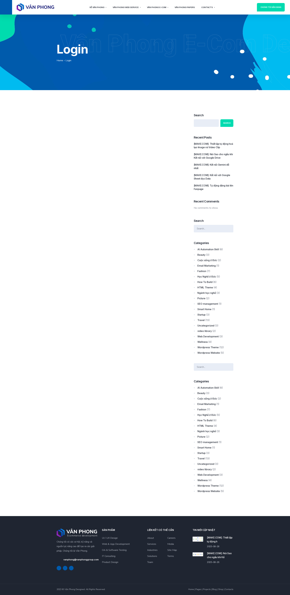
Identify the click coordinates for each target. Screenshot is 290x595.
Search (199, 115)
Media (170, 544)
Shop (220, 589)
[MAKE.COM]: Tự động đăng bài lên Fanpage (213, 187)
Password (62, 131)
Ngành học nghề (206, 292)
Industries (152, 550)
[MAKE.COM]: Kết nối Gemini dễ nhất (211, 166)
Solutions (152, 556)
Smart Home (204, 309)
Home (60, 60)
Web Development (208, 336)
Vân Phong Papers (185, 7)
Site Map (172, 550)
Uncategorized (205, 325)
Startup (201, 314)
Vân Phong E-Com (156, 7)
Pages (198, 589)
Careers (171, 538)
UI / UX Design (110, 538)
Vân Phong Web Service (126, 7)
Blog (214, 589)
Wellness (202, 341)
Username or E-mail (67, 117)
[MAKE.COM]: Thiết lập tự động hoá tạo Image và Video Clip (213, 145)
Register (156, 148)
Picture (201, 298)
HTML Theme (205, 287)
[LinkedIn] (65, 568)
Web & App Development (116, 544)
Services (151, 544)
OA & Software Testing (114, 550)
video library (204, 331)
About (150, 538)
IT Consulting (108, 556)
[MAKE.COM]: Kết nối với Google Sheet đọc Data (212, 177)
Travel (201, 320)
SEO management (207, 303)
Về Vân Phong (96, 7)
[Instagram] (71, 568)
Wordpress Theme (208, 347)
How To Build (205, 282)
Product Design (110, 562)
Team (150, 562)
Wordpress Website (208, 352)
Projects (207, 589)
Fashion (201, 271)
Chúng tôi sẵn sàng (271, 7)
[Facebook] (59, 568)
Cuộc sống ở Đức (207, 260)
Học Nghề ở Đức (206, 276)
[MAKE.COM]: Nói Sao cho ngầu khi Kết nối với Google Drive (213, 156)
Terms (170, 556)
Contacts (207, 7)
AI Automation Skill (208, 249)
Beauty (201, 254)
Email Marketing (206, 265)
